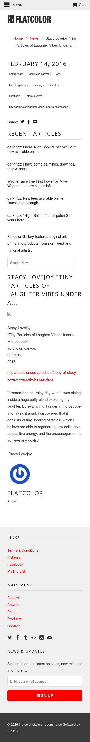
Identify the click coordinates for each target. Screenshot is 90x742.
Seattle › (54, 85)
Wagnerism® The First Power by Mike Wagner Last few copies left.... (37, 183)
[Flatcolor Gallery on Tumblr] (26, 637)
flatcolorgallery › (18, 85)
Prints (12, 611)
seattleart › (15, 96)
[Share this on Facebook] (28, 122)
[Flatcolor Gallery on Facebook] (18, 637)
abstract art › (16, 74)
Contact (14, 625)
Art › (59, 74)
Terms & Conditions (23, 550)
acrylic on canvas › (40, 74)
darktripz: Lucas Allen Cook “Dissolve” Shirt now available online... (42, 149)
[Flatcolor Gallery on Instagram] (42, 637)
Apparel (14, 597)
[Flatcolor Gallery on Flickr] (34, 637)
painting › (38, 85)
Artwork (14, 604)
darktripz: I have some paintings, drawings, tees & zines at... (41, 166)
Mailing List (16, 571)
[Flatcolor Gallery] (45, 18)
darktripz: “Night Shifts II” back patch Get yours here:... (40, 217)
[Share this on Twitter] (21, 122)
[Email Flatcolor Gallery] (50, 637)
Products (15, 618)
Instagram (16, 557)
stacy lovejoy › (35, 96)
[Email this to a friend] (34, 122)
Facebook (15, 564)
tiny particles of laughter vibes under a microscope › (39, 107)
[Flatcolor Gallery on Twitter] (10, 637)
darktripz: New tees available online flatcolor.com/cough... (36, 200)
